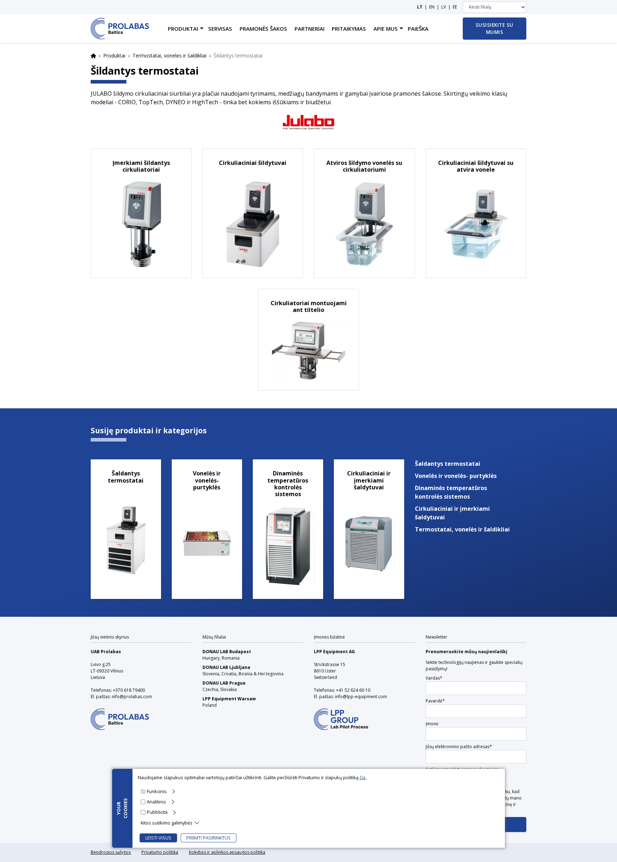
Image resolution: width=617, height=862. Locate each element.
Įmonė (432, 724)
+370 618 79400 (129, 690)
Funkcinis (157, 791)
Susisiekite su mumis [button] (494, 28)
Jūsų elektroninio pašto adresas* (459, 746)
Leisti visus (158, 838)
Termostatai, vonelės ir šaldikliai (169, 55)
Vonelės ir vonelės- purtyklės (456, 476)
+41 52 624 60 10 (353, 690)
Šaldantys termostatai (447, 464)
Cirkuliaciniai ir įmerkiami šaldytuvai (452, 513)
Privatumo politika (159, 852)
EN (432, 7)
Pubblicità (157, 812)
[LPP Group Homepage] (120, 714)
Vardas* (434, 678)
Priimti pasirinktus (208, 838)
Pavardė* (435, 701)
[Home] (120, 28)
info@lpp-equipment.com (361, 697)
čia (363, 777)
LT (419, 7)
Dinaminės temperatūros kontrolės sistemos (451, 492)
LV (443, 7)
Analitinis (156, 801)
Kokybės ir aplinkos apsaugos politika (227, 852)
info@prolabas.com (132, 697)
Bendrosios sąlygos (111, 852)
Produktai (114, 55)
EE (455, 7)
